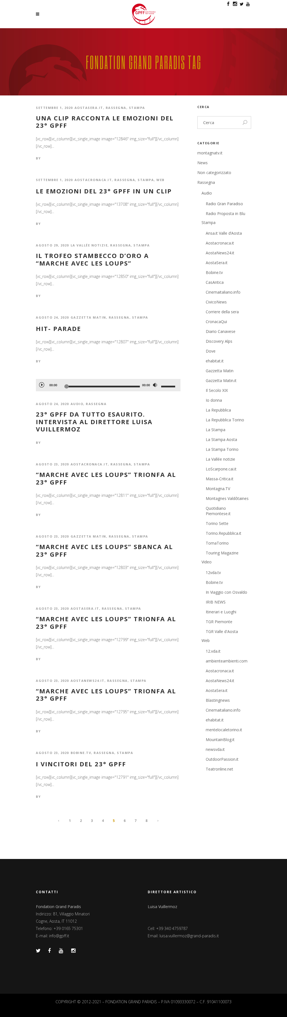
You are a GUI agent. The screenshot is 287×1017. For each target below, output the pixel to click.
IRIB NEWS (216, 602)
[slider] (169, 386)
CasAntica (215, 282)
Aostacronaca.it (93, 180)
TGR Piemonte (219, 621)
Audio (77, 404)
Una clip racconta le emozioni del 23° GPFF (104, 121)
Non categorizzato (214, 172)
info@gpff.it (59, 935)
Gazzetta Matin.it (221, 380)
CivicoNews (216, 302)
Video (207, 562)
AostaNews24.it (88, 680)
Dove (211, 351)
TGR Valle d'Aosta (222, 631)
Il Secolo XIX (217, 390)
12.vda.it (213, 651)
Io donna (214, 400)
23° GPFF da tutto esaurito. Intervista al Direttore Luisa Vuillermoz (94, 421)
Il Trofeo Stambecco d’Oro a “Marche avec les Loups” (92, 259)
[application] (108, 385)
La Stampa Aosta (221, 439)
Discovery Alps (219, 341)
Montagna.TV (218, 488)
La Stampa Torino (222, 449)
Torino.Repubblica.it (223, 533)
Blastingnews (218, 700)
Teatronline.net (219, 769)
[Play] (41, 384)
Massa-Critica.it (219, 478)
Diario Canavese (220, 331)
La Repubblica (218, 410)
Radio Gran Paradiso (224, 203)
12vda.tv (213, 572)
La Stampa (215, 429)
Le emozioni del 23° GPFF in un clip (104, 191)
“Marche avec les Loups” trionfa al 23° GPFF (106, 622)
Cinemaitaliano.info (223, 292)
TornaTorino (217, 543)
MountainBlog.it (220, 739)
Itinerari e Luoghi (221, 611)
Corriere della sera (222, 311)
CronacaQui (216, 321)
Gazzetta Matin (88, 317)
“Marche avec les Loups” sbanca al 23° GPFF (104, 550)
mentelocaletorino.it (224, 729)
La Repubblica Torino (225, 419)
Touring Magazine (222, 553)
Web (160, 180)
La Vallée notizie (89, 245)
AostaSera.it (89, 108)
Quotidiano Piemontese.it (218, 511)
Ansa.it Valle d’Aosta (224, 233)
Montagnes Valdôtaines (227, 498)
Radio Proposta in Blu (225, 213)
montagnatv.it (210, 153)
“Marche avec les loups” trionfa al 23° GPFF (106, 478)
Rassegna (116, 108)
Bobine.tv (81, 753)
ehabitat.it (215, 361)
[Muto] (155, 385)
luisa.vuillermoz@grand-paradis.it (189, 935)
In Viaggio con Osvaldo (226, 592)
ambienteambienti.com (226, 661)
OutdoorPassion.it (222, 759)
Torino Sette (217, 523)
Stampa (137, 108)
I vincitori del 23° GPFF (81, 763)
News (202, 162)
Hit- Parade (58, 328)
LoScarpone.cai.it (221, 469)
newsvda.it (215, 749)
